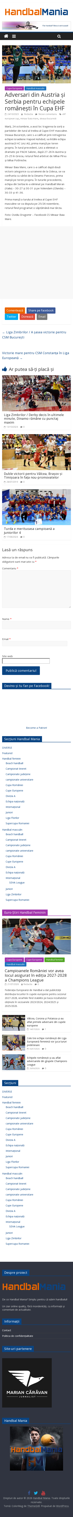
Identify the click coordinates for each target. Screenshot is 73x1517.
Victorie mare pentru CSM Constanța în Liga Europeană (35, 355)
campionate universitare (19, 779)
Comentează (15, 310)
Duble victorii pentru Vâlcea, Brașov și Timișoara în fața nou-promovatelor (33, 476)
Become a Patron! (36, 727)
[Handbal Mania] (6, 36)
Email (42, 317)
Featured (7, 753)
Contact (6, 1330)
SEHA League (17, 882)
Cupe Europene (14, 88)
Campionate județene (18, 774)
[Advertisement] (36, 262)
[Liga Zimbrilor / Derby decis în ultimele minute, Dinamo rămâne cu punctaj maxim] (36, 377)
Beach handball (14, 763)
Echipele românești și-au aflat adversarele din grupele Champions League (47, 1061)
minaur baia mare (29, 118)
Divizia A (10, 796)
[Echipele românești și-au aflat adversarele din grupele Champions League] (13, 1056)
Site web (7, 656)
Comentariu (10, 568)
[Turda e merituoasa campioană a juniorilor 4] (36, 491)
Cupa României (14, 785)
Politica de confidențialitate (17, 1336)
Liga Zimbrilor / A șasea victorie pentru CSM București (34, 334)
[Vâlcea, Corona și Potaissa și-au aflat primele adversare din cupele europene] (13, 1017)
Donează (27, 317)
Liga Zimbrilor (13, 894)
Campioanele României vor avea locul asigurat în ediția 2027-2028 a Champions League (36, 975)
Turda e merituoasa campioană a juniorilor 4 (29, 531)
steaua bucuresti (48, 118)
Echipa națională (15, 801)
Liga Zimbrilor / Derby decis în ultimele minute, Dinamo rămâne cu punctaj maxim (34, 418)
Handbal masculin (35, 88)
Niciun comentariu (47, 114)
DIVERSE (7, 747)
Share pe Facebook (41, 310)
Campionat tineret (16, 768)
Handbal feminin (11, 758)
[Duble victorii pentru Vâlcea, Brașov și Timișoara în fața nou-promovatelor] (36, 436)
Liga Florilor (12, 817)
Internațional (13, 807)
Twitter (11, 317)
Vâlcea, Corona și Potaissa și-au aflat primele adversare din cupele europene (46, 1022)
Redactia (28, 114)
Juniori (9, 812)
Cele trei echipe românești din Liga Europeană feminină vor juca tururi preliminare (47, 1041)
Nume (7, 619)
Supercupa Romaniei (17, 823)
